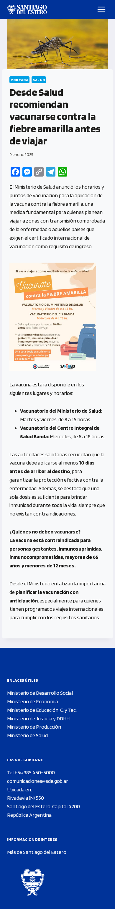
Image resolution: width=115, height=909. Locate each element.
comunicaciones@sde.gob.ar (37, 781)
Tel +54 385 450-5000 (31, 772)
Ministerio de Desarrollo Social (40, 693)
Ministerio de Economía (32, 701)
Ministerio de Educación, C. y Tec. (42, 710)
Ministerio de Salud (27, 735)
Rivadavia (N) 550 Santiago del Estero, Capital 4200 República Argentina (43, 806)
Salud (39, 80)
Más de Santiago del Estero (36, 852)
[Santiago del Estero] (27, 9)
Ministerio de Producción (34, 727)
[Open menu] (101, 9)
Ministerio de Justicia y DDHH (38, 718)
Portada (19, 80)
